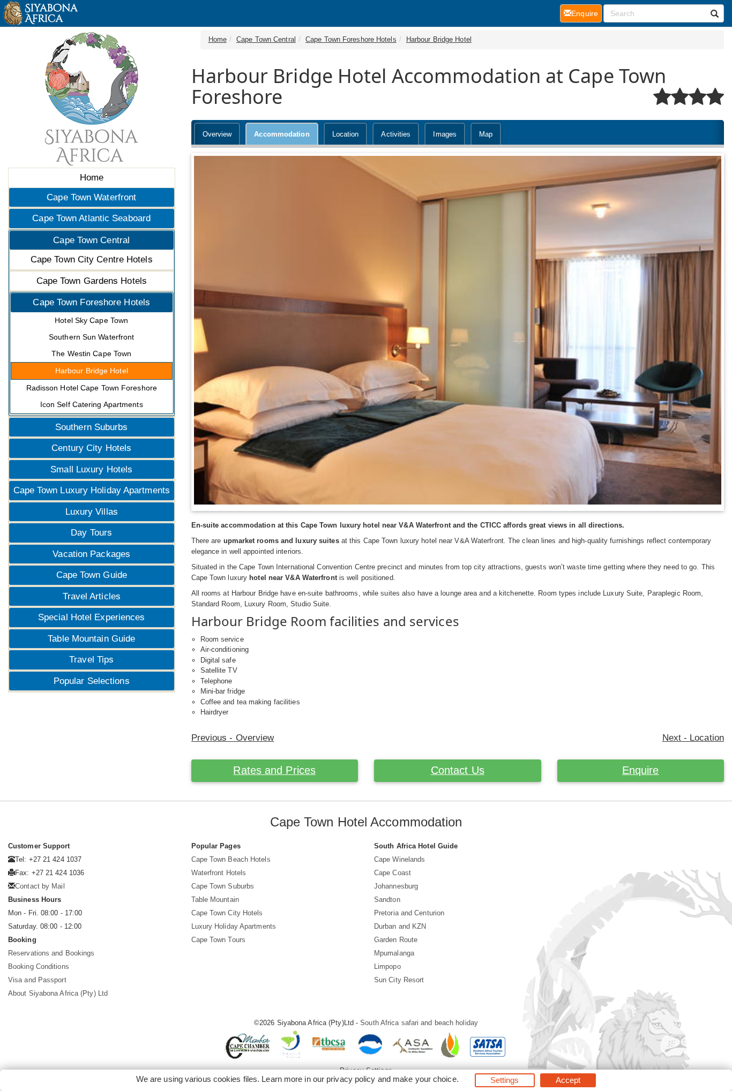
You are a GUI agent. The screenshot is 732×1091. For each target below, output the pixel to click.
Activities (395, 134)
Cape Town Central (91, 240)
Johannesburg (396, 886)
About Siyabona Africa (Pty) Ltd (58, 993)
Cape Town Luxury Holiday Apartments (91, 490)
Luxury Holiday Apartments (234, 926)
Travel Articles (92, 596)
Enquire (640, 770)
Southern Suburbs (91, 427)
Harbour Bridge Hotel (91, 370)
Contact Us (457, 770)
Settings (504, 1080)
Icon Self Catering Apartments (91, 404)
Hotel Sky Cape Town (91, 320)
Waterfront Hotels (219, 873)
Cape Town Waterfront (91, 197)
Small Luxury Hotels (91, 469)
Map (485, 134)
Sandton (387, 900)
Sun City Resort (399, 980)
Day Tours (91, 533)
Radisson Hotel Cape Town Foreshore (91, 387)
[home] (40, 13)
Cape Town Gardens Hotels (91, 281)
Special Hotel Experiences (91, 617)
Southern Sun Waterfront (91, 337)
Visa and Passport (37, 980)
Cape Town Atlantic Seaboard (91, 218)
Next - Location (693, 738)
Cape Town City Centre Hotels (92, 259)
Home (91, 177)
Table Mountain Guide (91, 639)
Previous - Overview (232, 738)
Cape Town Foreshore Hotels (91, 302)
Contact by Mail (40, 886)
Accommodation (281, 134)
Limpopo (387, 966)
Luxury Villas (91, 512)
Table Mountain (215, 900)
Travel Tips (91, 659)
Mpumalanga (394, 953)
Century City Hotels (91, 448)
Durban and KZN (400, 926)
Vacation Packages (91, 554)
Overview (217, 134)
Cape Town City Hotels (227, 913)
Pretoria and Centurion (409, 913)
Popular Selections (92, 681)
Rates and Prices (274, 770)
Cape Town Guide (92, 575)
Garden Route (395, 940)
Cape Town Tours (218, 940)
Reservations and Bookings (51, 953)
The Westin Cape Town (91, 353)
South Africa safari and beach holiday (419, 1023)
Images (445, 134)
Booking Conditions (38, 966)
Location (345, 134)
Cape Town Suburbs (223, 886)
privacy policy (350, 1079)
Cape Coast (392, 873)
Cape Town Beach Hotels (231, 859)
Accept (568, 1080)
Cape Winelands (399, 859)
